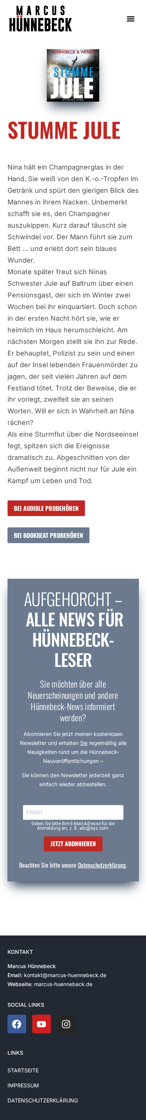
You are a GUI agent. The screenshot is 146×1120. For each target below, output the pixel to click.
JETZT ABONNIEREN (73, 843)
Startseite (23, 1070)
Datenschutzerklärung (102, 864)
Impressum (23, 1085)
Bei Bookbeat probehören (48, 535)
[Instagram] (66, 1024)
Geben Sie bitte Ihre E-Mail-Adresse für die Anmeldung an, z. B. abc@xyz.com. (73, 825)
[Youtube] (41, 1024)
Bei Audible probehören (46, 508)
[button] (130, 18)
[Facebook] (16, 1024)
